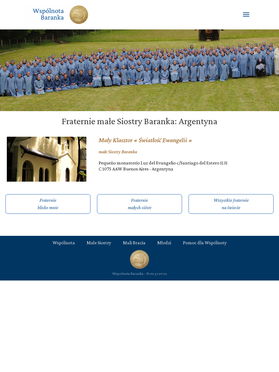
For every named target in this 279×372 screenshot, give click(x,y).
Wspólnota (64, 242)
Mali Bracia (134, 242)
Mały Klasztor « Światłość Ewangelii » (145, 140)
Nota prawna (156, 273)
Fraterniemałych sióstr (139, 203)
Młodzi (164, 242)
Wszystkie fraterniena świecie (231, 203)
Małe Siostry (99, 242)
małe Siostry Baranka (118, 151)
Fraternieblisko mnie (48, 203)
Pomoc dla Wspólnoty (205, 242)
